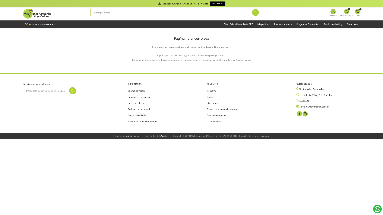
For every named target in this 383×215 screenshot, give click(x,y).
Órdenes (211, 96)
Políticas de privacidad (139, 109)
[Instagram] (305, 113)
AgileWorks (162, 136)
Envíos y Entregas (136, 103)
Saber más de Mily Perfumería (142, 121)
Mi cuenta (333, 15)
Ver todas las (311, 89)
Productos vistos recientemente (223, 109)
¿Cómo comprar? (136, 90)
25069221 (304, 100)
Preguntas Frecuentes (139, 96)
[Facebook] (299, 113)
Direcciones (212, 103)
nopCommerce (132, 136)
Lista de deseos (214, 121)
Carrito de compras (216, 115)
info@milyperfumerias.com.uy (314, 106)
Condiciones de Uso (137, 115)
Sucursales (352, 24)
